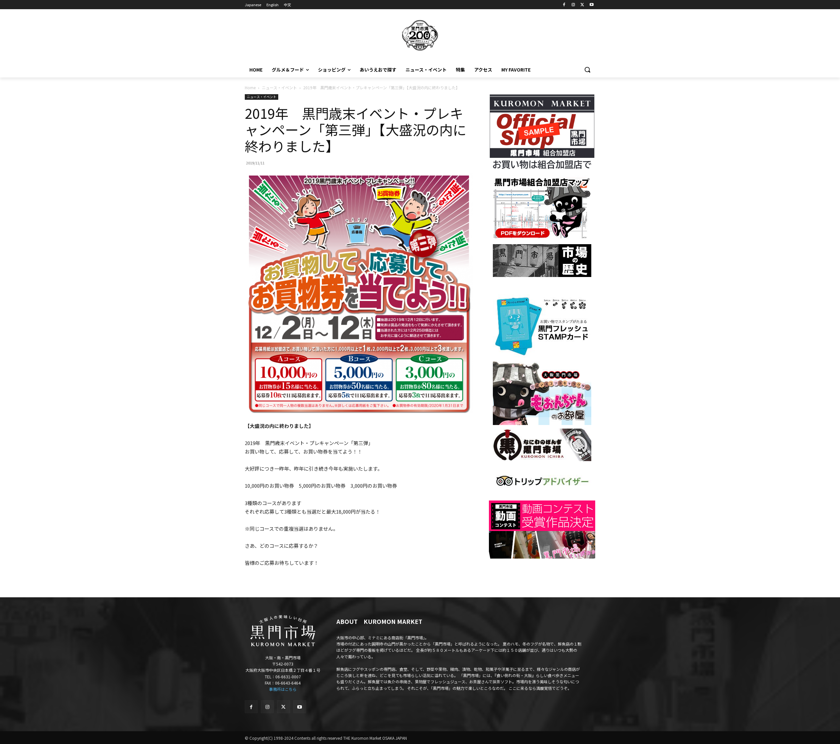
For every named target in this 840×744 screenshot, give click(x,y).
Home (250, 87)
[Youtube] (591, 5)
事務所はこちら (283, 689)
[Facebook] (564, 5)
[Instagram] (573, 5)
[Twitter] (582, 5)
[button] (587, 69)
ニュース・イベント (279, 87)
